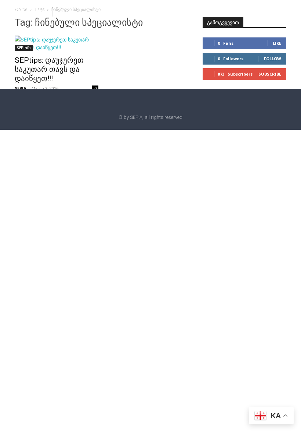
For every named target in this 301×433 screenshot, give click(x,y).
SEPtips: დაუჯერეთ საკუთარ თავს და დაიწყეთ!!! (49, 69)
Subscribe (269, 74)
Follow (272, 58)
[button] (61, 11)
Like (277, 43)
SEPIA (20, 88)
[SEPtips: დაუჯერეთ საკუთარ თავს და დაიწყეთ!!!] (56, 43)
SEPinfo (24, 47)
